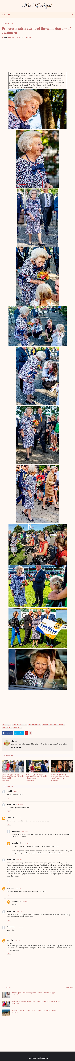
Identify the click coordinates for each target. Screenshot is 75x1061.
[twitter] (14, 747)
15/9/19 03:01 (19, 804)
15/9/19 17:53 (19, 927)
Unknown (10, 818)
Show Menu (8, 15)
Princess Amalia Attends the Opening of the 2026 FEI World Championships (36, 776)
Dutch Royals (9, 23)
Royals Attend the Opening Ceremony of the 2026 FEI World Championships (13, 776)
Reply (9, 798)
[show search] (72, 15)
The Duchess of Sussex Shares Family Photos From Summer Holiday (34, 1010)
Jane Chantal (16, 843)
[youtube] (17, 747)
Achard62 (10, 888)
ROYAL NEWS (7, 728)
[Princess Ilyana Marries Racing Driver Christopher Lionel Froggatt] (6, 995)
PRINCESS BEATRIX (34, 725)
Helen (14, 741)
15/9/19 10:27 (19, 911)
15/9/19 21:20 (25, 843)
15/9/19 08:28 (18, 888)
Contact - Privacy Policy (33, 1058)
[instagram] (12, 747)
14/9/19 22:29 (16, 791)
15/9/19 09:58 (24, 831)
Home (3, 23)
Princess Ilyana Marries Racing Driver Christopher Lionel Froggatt (33, 993)
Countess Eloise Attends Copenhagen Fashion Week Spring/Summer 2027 (60, 776)
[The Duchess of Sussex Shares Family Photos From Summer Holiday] (6, 1012)
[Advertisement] (37, 55)
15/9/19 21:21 (25, 901)
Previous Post (7, 987)
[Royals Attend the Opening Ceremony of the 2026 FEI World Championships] (6, 1004)
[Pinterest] (26, 733)
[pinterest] (20, 747)
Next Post (69, 987)
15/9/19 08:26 (19, 859)
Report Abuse (45, 1058)
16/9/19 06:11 (17, 940)
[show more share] (30, 733)
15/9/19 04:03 (18, 818)
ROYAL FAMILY (47, 725)
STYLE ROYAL (17, 728)
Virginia (10, 940)
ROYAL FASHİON (59, 725)
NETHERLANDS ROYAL (19, 725)
